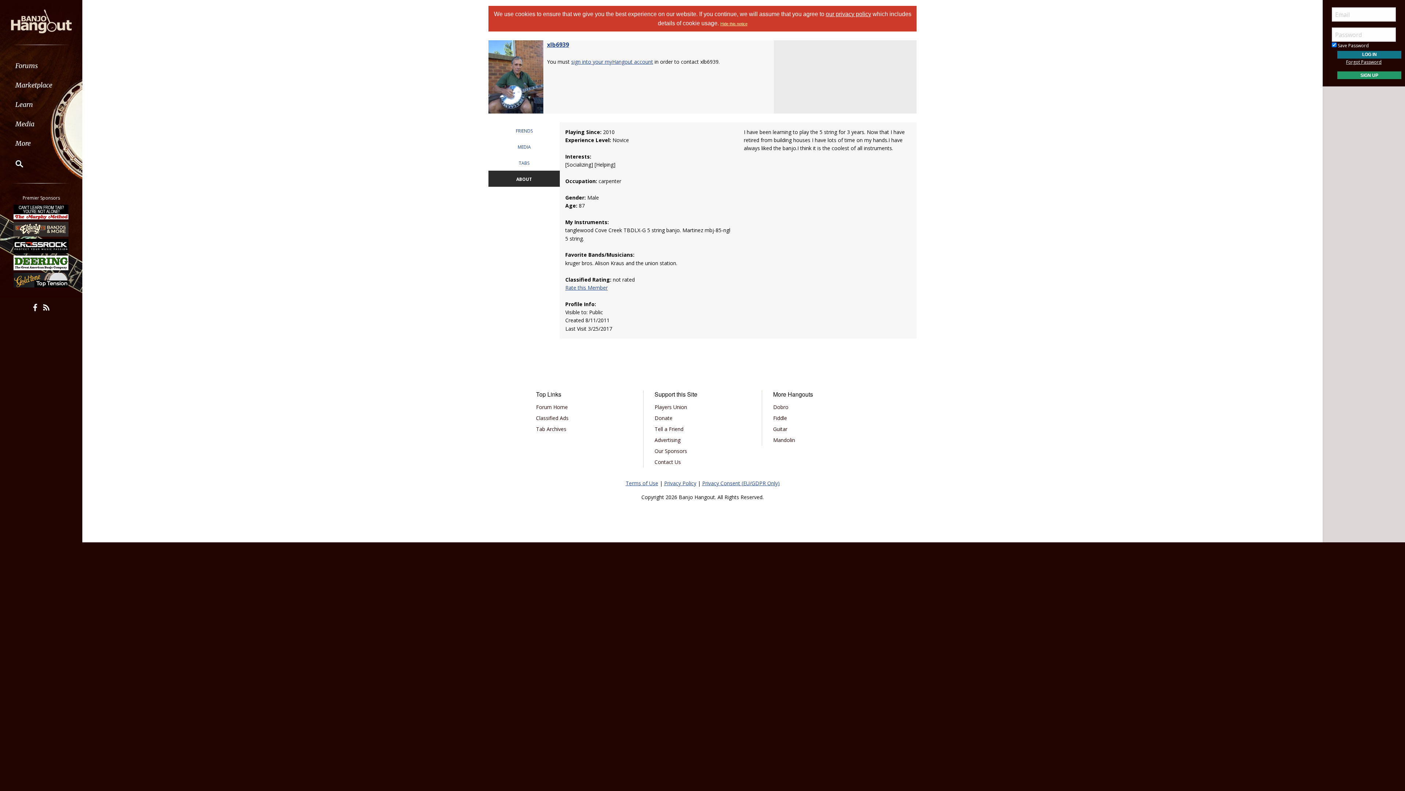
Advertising (668, 440)
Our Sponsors (671, 451)
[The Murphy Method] (41, 212)
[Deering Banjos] (41, 263)
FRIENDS (524, 131)
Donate (663, 418)
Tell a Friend (669, 429)
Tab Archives (551, 429)
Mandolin (784, 440)
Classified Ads (552, 418)
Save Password (1353, 45)
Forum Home (552, 407)
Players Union (671, 407)
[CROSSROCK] (41, 246)
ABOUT (524, 179)
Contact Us (668, 461)
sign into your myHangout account (612, 61)
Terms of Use (642, 483)
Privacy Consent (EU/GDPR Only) (741, 483)
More (23, 143)
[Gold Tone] (41, 280)
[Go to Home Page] (41, 21)
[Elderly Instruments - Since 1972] (41, 228)
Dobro (780, 407)
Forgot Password (1364, 62)
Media (24, 124)
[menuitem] (41, 65)
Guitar (780, 429)
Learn (24, 104)
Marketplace (33, 85)
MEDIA (524, 147)
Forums (26, 66)
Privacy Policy (680, 483)
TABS (524, 163)
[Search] (14, 163)
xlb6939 (558, 45)
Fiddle (780, 418)
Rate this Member (586, 287)
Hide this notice (734, 24)
